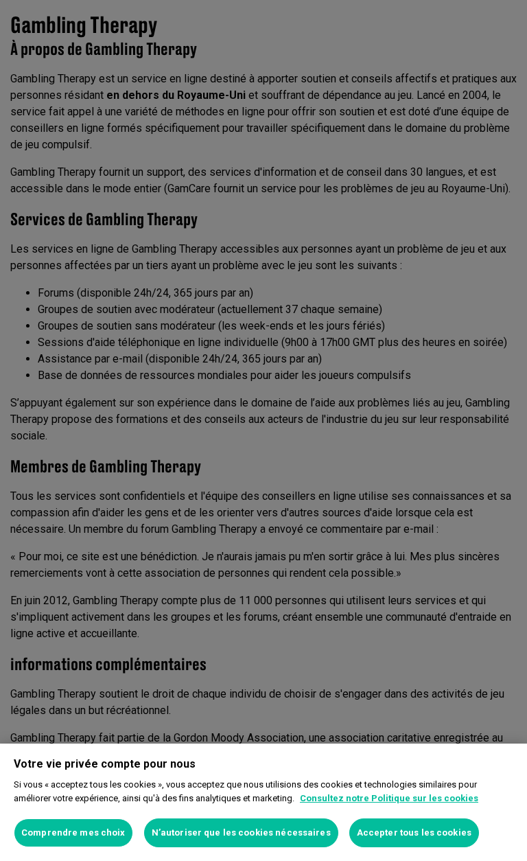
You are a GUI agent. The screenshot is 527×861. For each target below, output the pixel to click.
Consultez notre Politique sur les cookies (389, 798)
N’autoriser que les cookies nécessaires (241, 832)
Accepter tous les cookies (414, 832)
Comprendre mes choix (73, 832)
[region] (263, 802)
